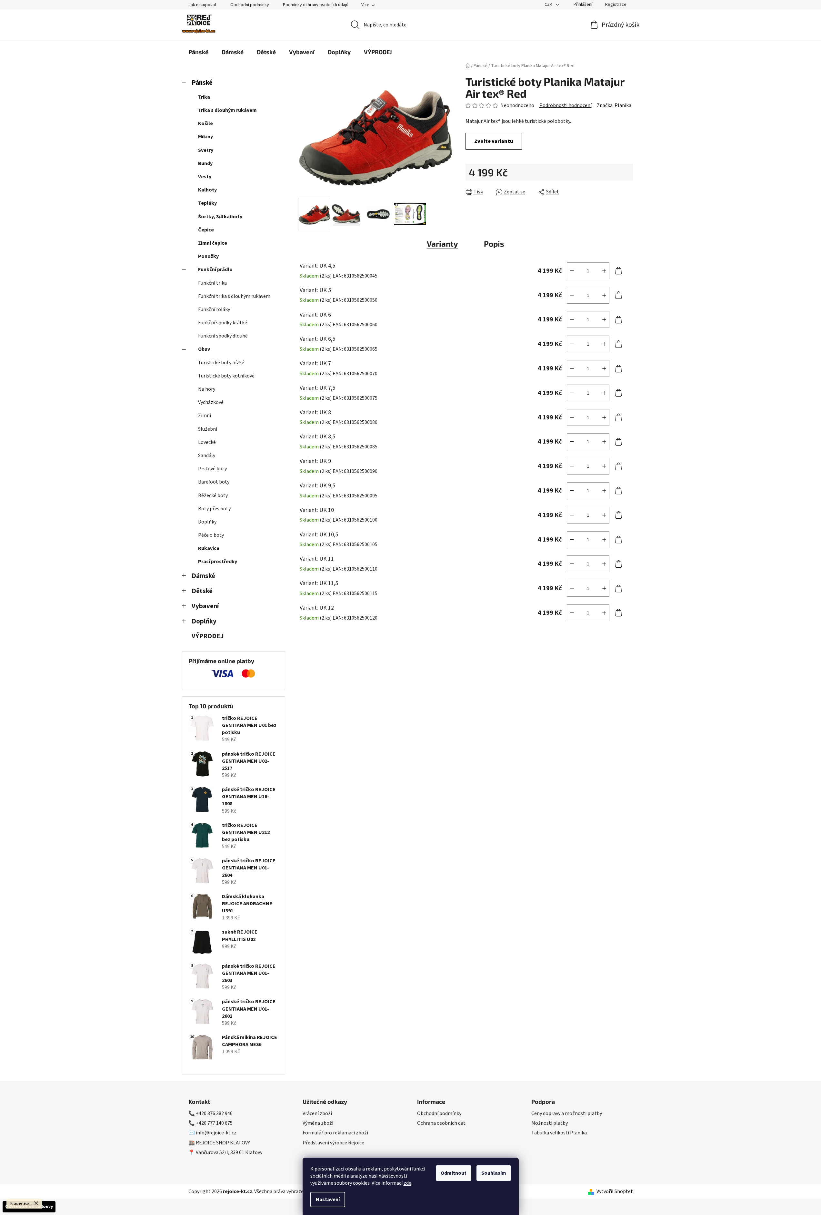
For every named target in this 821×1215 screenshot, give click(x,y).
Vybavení (205, 606)
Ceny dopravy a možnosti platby (566, 1113)
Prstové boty (212, 468)
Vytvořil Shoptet (614, 1191)
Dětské (202, 591)
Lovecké (207, 442)
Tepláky (207, 203)
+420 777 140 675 (214, 1123)
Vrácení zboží (317, 1113)
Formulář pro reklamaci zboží (335, 1132)
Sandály (206, 455)
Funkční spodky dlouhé (223, 335)
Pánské (202, 82)
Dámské (203, 576)
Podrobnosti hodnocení (565, 105)
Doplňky (207, 521)
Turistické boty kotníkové (226, 375)
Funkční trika (212, 283)
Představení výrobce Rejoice (333, 1142)
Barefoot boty (213, 481)
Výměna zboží (318, 1123)
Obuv (204, 349)
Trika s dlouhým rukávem (227, 110)
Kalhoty (207, 189)
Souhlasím (493, 1173)
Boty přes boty (214, 508)
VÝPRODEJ (208, 636)
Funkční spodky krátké (222, 322)
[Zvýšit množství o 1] (604, 271)
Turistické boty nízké (221, 362)
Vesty (204, 176)
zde (407, 1183)
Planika (623, 105)
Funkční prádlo (215, 269)
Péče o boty (211, 535)
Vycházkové (211, 402)
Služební (207, 429)
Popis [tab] (494, 243)
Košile (205, 123)
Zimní (204, 415)
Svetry (205, 150)
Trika (204, 97)
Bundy (205, 163)
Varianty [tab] (442, 243)
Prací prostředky (217, 561)
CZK (549, 4)
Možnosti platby (549, 1123)
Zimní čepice (212, 243)
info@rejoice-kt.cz (216, 1132)
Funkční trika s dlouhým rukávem (234, 296)
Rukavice (208, 548)
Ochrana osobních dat (441, 1123)
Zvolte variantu (493, 141)
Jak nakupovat (202, 5)
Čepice (206, 229)
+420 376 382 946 (214, 1113)
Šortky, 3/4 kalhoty (220, 216)
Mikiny (205, 136)
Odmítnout (453, 1173)
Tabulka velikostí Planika (559, 1132)
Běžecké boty (213, 495)
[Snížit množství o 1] (572, 271)
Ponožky (208, 256)
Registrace (615, 4)
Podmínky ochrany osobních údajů (315, 5)
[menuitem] (198, 52)
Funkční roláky (214, 309)
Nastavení (328, 1199)
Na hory (206, 389)
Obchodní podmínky (249, 5)
